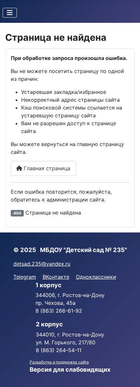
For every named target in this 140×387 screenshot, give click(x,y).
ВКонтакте (56, 277)
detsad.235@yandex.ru (41, 263)
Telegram (24, 277)
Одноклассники (96, 277)
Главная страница (46, 168)
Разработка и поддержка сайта (59, 362)
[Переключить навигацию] (10, 13)
